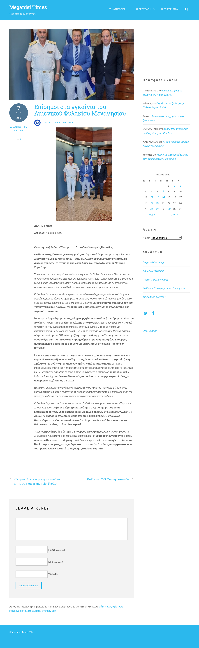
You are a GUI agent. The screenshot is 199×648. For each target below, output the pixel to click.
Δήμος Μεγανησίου (153, 270)
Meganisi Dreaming (153, 262)
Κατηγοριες (118, 9)
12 (151, 197)
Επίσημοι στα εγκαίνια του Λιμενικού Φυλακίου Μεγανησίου (80, 110)
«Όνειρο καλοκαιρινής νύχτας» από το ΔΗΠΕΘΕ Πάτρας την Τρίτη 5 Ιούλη (37, 481)
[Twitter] (146, 312)
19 (151, 203)
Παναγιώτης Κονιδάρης (155, 279)
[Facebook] (153, 312)
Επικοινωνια (170, 9)
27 (157, 208)
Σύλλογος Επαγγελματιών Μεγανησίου (164, 288)
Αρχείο (146, 237)
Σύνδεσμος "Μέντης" (154, 296)
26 (151, 208)
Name (56, 549)
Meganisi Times (20, 632)
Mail (55, 561)
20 (157, 203)
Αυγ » (175, 214)
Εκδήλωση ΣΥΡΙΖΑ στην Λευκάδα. (108, 479)
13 (157, 197)
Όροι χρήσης (150, 330)
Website (53, 574)
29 (168, 208)
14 (163, 197)
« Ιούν (151, 214)
